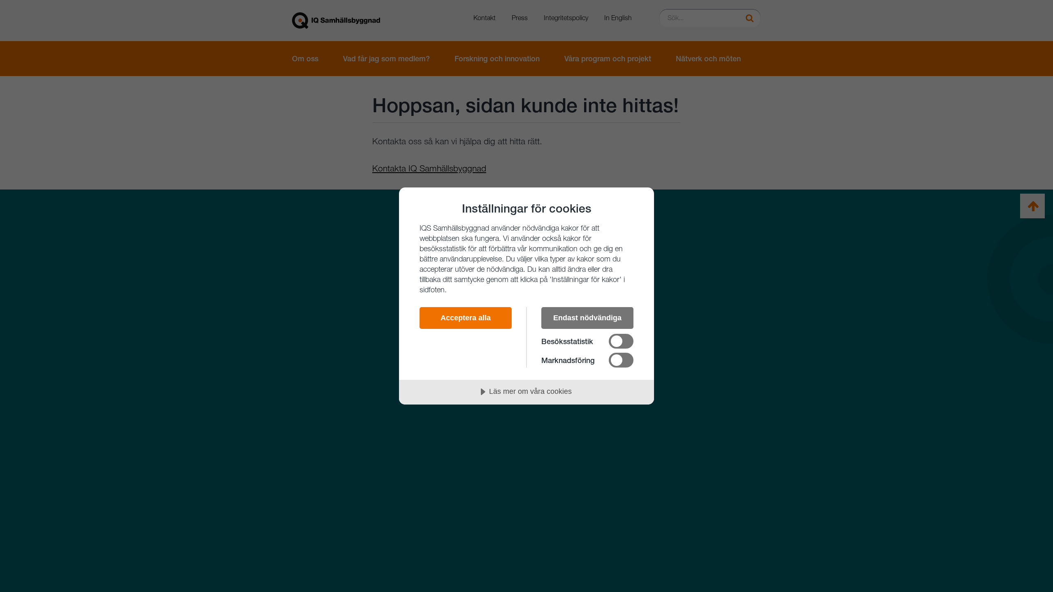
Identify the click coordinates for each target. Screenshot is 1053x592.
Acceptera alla (466, 318)
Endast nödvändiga (587, 318)
